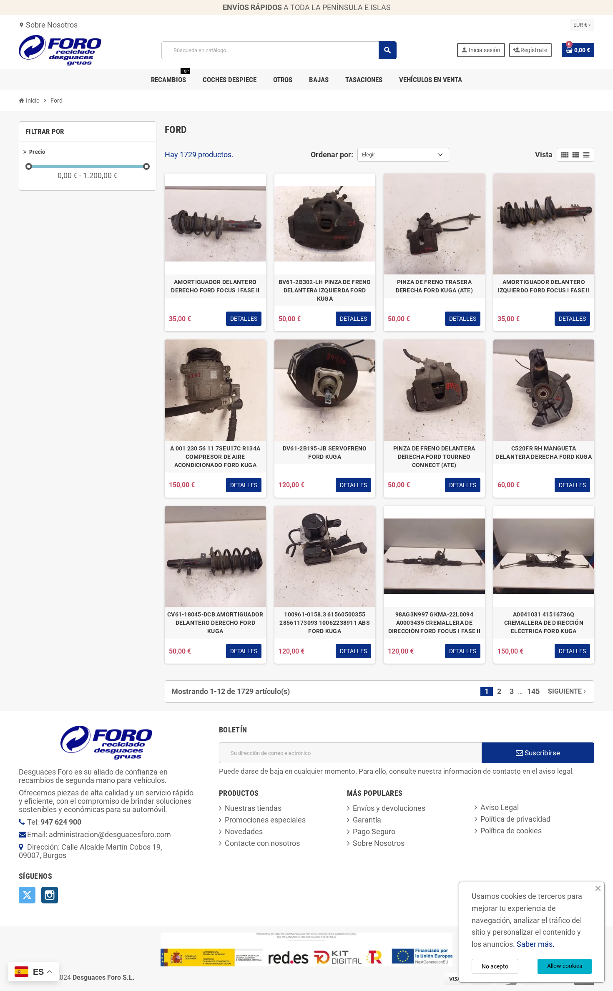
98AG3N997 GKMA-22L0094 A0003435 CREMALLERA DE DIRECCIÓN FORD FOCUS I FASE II (434, 622)
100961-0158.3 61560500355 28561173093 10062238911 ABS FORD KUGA (324, 622)
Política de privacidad (515, 819)
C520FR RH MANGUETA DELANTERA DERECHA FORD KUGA (543, 452)
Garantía (367, 819)
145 (533, 691)
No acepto (495, 966)
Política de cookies (511, 830)
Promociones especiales (265, 819)
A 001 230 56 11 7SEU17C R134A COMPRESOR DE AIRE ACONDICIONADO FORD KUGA (215, 456)
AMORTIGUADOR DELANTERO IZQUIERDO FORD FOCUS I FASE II (544, 286)
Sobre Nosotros (48, 24)
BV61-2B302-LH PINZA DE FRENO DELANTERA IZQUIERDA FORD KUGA (325, 290)
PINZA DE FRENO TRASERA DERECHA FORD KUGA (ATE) (434, 286)
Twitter (27, 895)
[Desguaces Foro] (60, 49)
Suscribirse (541, 753)
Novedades (244, 831)
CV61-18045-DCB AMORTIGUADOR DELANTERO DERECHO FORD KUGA (215, 622)
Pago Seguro (374, 831)
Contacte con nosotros (262, 843)
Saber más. (536, 944)
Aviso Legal (499, 807)
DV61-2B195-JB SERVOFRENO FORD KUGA (325, 452)
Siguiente (568, 691)
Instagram (49, 895)
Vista (544, 154)
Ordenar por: (332, 154)
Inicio (32, 100)
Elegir (368, 154)
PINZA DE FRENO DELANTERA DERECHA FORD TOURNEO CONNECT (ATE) (434, 456)
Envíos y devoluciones (389, 808)
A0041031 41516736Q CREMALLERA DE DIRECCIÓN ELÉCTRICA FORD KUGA (543, 622)
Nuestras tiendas (253, 808)
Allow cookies (564, 966)
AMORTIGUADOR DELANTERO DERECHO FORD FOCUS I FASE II (215, 286)
